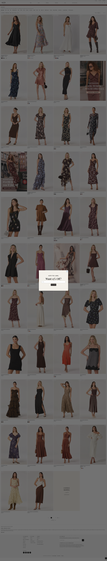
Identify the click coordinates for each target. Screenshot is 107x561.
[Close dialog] (67, 271)
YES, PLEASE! (53, 284)
